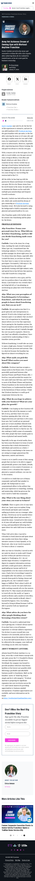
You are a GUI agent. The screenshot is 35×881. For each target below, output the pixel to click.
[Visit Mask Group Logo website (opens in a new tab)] (19, 845)
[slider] (5, 121)
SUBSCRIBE (12, 740)
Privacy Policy (9, 860)
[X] (23, 850)
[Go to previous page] (10, 835)
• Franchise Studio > (12, 109)
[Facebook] (14, 850)
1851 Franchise (6, 14)
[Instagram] (11, 850)
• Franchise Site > (12, 107)
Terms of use (26, 860)
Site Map (17, 860)
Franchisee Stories (16, 14)
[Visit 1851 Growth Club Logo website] (24, 845)
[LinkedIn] (20, 850)
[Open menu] (33, 3)
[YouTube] (17, 850)
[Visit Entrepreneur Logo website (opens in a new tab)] (10, 845)
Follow (8, 786)
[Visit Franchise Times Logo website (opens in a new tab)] (15, 845)
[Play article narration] (3, 121)
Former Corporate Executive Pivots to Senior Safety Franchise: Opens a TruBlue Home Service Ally (17, 827)
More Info (30, 118)
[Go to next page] (24, 835)
